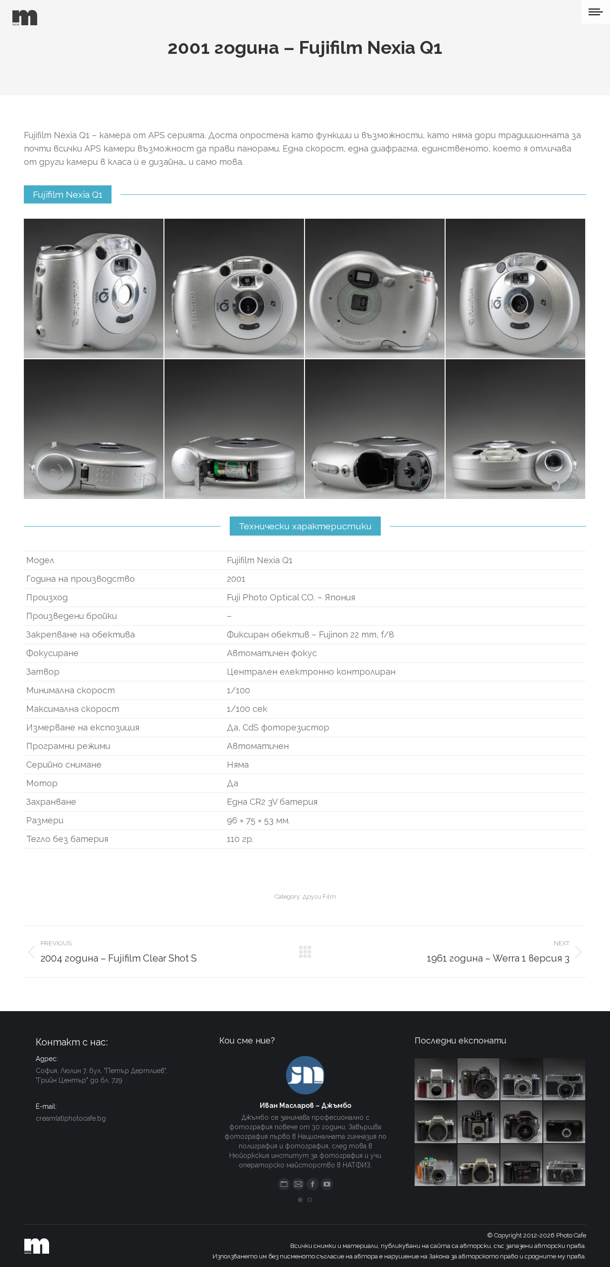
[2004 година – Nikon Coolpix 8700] (479, 1079)
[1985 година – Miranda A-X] (521, 1165)
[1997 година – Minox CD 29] (564, 1122)
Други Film (319, 896)
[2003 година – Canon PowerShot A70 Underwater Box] (436, 1165)
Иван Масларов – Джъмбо (305, 1105)
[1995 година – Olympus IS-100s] (521, 1122)
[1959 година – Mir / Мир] (564, 1165)
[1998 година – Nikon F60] (479, 1165)
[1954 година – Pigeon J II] (521, 1079)
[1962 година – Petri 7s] (564, 1079)
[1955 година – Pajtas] (479, 1122)
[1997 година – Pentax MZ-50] (436, 1122)
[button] (300, 1199)
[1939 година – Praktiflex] (436, 1079)
